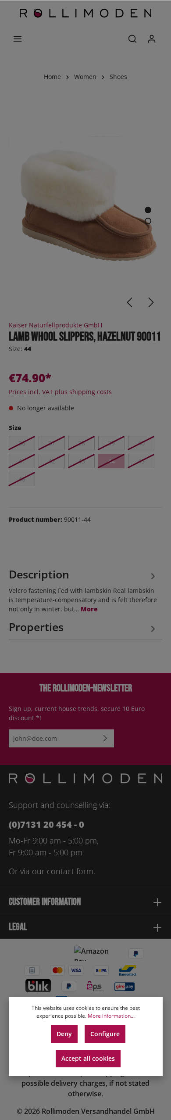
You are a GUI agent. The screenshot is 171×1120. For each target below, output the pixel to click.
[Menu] (17, 38)
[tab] (83, 589)
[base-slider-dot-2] (148, 221)
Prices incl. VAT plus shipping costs (60, 392)
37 (51, 443)
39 (111, 443)
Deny (64, 1034)
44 (111, 461)
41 (21, 461)
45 (141, 461)
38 (81, 443)
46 (21, 479)
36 (21, 443)
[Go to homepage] (85, 13)
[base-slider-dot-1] (148, 210)
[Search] (132, 38)
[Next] (151, 302)
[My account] (151, 38)
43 (81, 461)
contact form (70, 871)
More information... (111, 1015)
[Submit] (105, 738)
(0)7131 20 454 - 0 (46, 824)
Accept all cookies (88, 1058)
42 (51, 461)
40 (141, 443)
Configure (105, 1034)
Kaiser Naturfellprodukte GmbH (55, 325)
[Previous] (129, 302)
